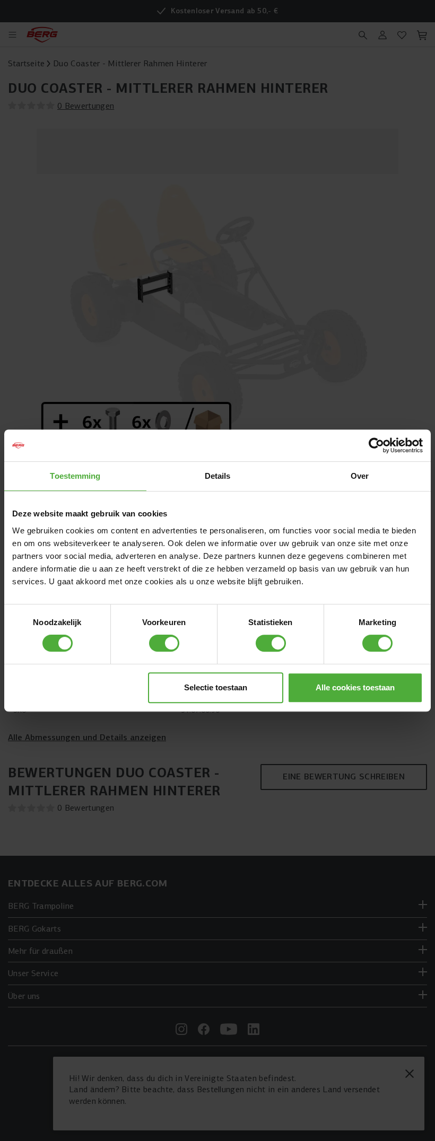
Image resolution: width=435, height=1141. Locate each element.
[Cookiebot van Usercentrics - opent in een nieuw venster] (376, 445)
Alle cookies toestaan (355, 687)
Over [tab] (360, 475)
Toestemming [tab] (75, 475)
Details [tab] (218, 475)
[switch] (164, 643)
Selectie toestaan (215, 687)
